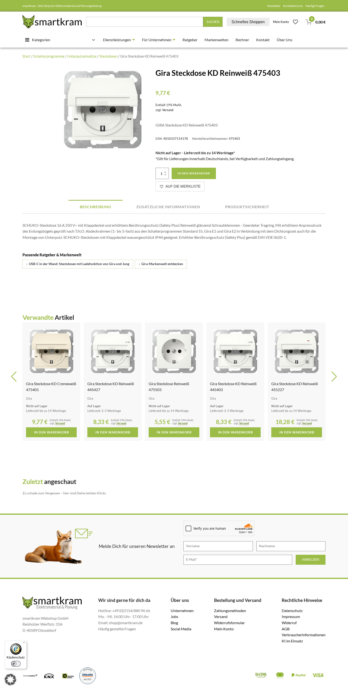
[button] (14, 376)
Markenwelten (216, 39)
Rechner (242, 39)
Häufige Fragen (314, 6)
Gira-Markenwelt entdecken (161, 264)
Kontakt (263, 39)
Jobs (174, 616)
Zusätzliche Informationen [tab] (168, 206)
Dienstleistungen (117, 39)
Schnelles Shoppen (248, 22)
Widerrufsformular (229, 622)
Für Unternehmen (156, 39)
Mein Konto (281, 22)
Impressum (291, 616)
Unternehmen (182, 610)
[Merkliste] (295, 22)
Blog (174, 622)
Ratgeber (190, 39)
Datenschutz (292, 610)
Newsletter (274, 6)
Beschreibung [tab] (95, 206)
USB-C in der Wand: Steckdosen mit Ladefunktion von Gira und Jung (77, 264)
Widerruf (289, 622)
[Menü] (24, 643)
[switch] (16, 664)
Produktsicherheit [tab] (247, 206)
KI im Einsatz (292, 641)
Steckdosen (108, 56)
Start (26, 56)
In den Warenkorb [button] (51, 432)
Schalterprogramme (48, 56)
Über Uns (284, 39)
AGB (286, 629)
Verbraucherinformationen (304, 634)
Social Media (181, 629)
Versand (167, 110)
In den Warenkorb (194, 173)
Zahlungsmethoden (230, 610)
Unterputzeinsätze (82, 56)
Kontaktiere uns (293, 6)
